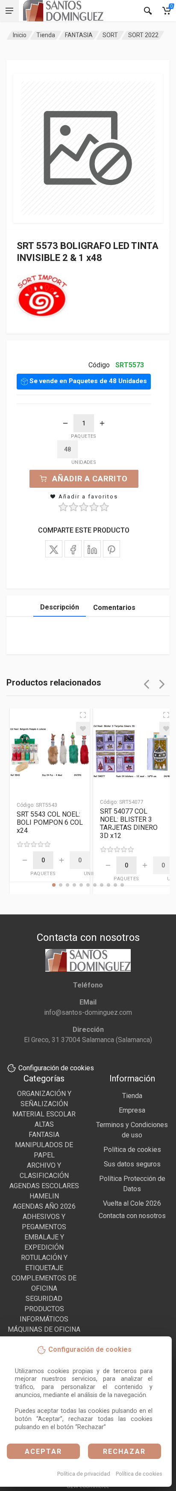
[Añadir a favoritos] (83, 728)
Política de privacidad (83, 1473)
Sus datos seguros (132, 1164)
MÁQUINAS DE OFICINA (44, 1329)
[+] (102, 423)
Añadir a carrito (90, 478)
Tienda (45, 35)
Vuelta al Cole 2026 (132, 1203)
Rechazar (124, 1451)
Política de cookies (139, 1473)
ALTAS (44, 1124)
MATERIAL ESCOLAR (44, 1114)
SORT (110, 35)
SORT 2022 (143, 35)
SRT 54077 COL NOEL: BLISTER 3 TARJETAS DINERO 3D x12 (129, 823)
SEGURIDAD (44, 1299)
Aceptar (43, 1451)
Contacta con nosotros (132, 1216)
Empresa (132, 1110)
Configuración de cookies (56, 1068)
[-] (65, 423)
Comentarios (114, 607)
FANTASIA (79, 35)
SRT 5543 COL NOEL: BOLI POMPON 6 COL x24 (50, 822)
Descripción (59, 607)
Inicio (19, 35)
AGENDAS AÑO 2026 (44, 1206)
